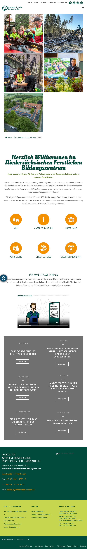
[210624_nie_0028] (63, 72)
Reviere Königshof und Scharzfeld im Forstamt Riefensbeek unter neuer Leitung (71, 518)
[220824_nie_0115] (23, 72)
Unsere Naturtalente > (12, 527)
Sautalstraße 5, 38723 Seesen (14, 474)
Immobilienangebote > (39, 517)
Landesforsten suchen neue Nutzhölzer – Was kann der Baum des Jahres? (63, 387)
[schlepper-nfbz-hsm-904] (63, 33)
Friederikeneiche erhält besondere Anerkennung (68, 512)
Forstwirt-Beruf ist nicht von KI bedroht (23, 352)
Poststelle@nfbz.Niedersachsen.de (20, 489)
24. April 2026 (23, 377)
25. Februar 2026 (23, 411)
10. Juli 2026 (23, 343)
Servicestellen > (9, 521)
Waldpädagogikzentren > (13, 524)
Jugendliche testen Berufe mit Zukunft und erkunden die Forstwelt (23, 387)
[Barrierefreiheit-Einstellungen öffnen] (3, 277)
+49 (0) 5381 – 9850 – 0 (16, 479)
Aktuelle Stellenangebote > (41, 514)
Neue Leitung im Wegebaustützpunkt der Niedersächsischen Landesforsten (63, 352)
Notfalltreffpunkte (25, 546)
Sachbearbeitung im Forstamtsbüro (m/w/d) (67, 524)
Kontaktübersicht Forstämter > (15, 517)
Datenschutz (49, 546)
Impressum (39, 546)
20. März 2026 (63, 375)
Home (10, 137)
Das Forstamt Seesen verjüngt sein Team (63, 422)
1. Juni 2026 (63, 341)
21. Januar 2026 (63, 413)
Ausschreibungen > (38, 511)
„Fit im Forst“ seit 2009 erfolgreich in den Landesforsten (23, 422)
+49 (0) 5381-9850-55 (15, 484)
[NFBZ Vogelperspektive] (23, 112)
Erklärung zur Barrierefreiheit (67, 546)
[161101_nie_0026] (23, 33)
